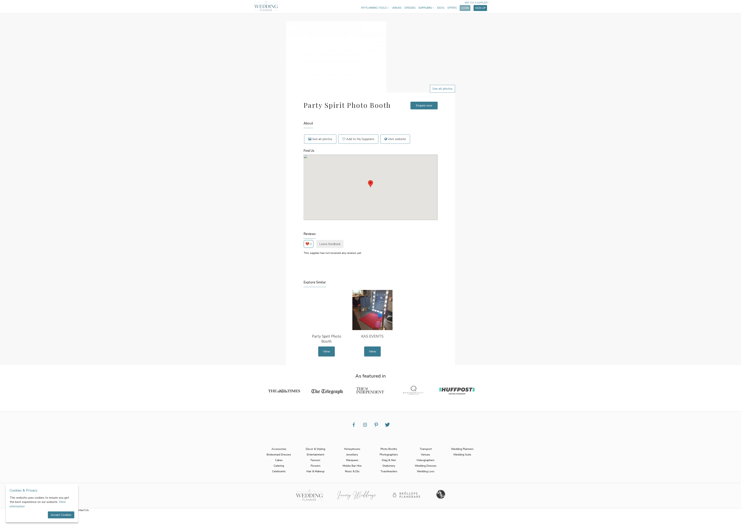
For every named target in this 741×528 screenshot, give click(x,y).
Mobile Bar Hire (352, 466)
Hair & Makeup (315, 471)
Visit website (396, 139)
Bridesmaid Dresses (279, 454)
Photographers (389, 454)
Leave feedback (330, 244)
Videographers (425, 460)
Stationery (388, 466)
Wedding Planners (462, 449)
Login (465, 8)
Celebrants (279, 471)
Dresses (409, 8)
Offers (452, 8)
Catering (279, 466)
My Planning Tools (374, 8)
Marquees (352, 460)
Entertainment (315, 454)
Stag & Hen (389, 460)
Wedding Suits (462, 454)
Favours (315, 460)
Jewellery (352, 454)
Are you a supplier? (476, 2)
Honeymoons (352, 449)
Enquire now (424, 105)
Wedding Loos (425, 471)
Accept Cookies (61, 515)
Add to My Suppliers (359, 139)
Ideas (440, 8)
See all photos (321, 139)
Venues (396, 8)
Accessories (279, 449)
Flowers (316, 466)
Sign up (480, 8)
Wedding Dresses (425, 466)
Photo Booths (389, 449)
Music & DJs (352, 471)
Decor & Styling (315, 449)
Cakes (279, 460)
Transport (426, 449)
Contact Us (82, 510)
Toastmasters (388, 471)
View (326, 351)
